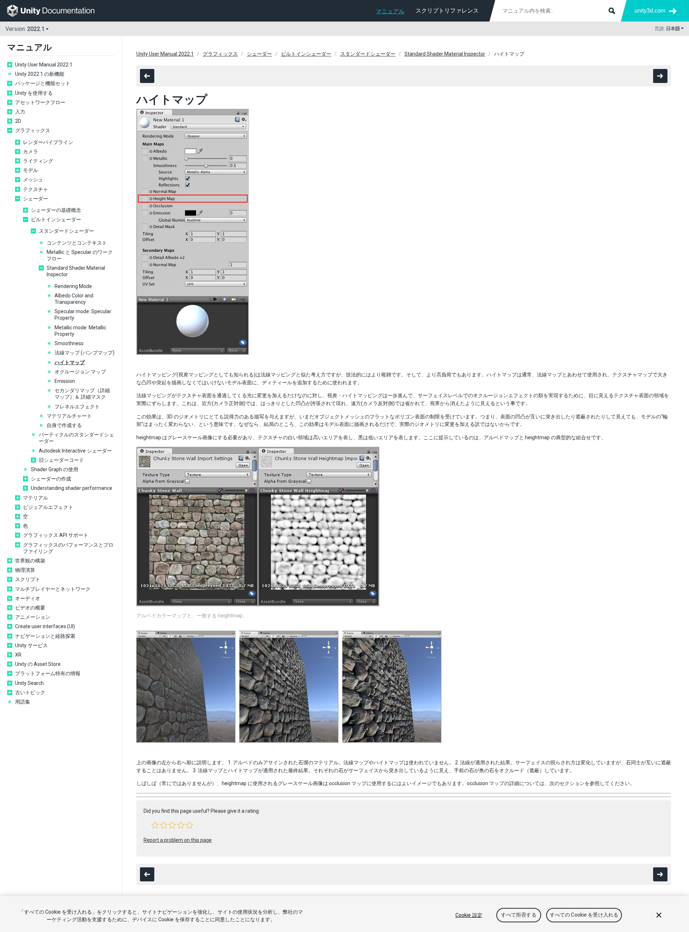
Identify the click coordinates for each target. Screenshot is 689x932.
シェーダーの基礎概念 (56, 210)
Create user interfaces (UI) (45, 626)
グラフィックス (32, 130)
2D (18, 121)
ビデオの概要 (30, 608)
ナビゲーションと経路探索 (45, 636)
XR (18, 655)
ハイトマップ (70, 362)
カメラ (30, 151)
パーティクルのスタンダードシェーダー (76, 438)
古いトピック (30, 692)
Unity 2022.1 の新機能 (39, 74)
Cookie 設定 (468, 915)
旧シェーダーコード (61, 460)
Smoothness (69, 343)
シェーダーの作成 (51, 479)
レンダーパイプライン (48, 142)
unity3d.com (649, 11)
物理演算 (25, 570)
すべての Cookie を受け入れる (584, 915)
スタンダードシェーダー (66, 231)
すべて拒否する (518, 915)
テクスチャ (35, 189)
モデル (30, 170)
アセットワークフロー (40, 102)
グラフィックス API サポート (55, 535)
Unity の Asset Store (38, 664)
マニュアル (390, 11)
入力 (20, 112)
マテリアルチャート (69, 416)
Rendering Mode (73, 286)
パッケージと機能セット (42, 83)
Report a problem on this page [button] (178, 840)
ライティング (38, 161)
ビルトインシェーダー (56, 219)
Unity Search (29, 683)
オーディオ (27, 598)
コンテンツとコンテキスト (77, 243)
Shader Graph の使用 (54, 469)
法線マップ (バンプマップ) (84, 353)
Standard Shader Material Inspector (76, 271)
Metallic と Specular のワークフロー (80, 255)
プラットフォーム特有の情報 (47, 673)
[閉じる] (659, 915)
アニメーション (32, 617)
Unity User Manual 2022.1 (43, 65)
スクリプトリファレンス (447, 11)
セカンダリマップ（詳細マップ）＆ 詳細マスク (82, 394)
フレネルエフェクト (77, 406)
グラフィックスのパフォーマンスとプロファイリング (68, 548)
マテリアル (35, 498)
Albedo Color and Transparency (74, 299)
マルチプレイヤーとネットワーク (52, 589)
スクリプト (27, 579)
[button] (155, 825)
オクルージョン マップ (80, 372)
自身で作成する (64, 425)
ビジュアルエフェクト (48, 507)
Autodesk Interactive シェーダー (75, 451)
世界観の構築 (30, 561)
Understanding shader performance (71, 488)
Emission (65, 381)
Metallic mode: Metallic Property (80, 331)
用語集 (22, 702)
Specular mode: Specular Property (83, 315)
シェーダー (35, 198)
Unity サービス (31, 645)
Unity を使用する (34, 93)
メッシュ (33, 179)
